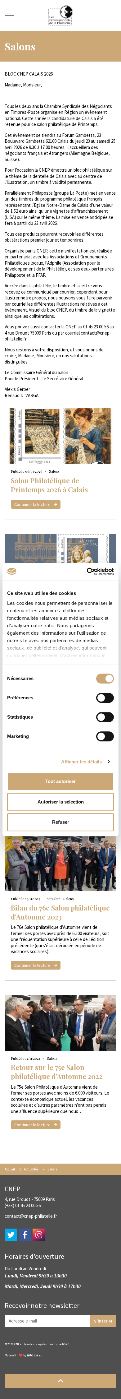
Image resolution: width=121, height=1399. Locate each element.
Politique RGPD (59, 1344)
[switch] (105, 698)
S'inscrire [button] (103, 1321)
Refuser (60, 822)
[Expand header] (9, 15)
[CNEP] (60, 15)
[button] (60, 1381)
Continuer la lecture (33, 504)
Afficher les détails (81, 761)
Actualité (53, 898)
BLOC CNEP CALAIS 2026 (29, 74)
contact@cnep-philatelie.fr (31, 1216)
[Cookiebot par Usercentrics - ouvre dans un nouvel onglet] (87, 571)
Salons (54, 471)
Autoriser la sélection (61, 801)
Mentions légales (35, 1344)
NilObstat (34, 1355)
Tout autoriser (60, 781)
